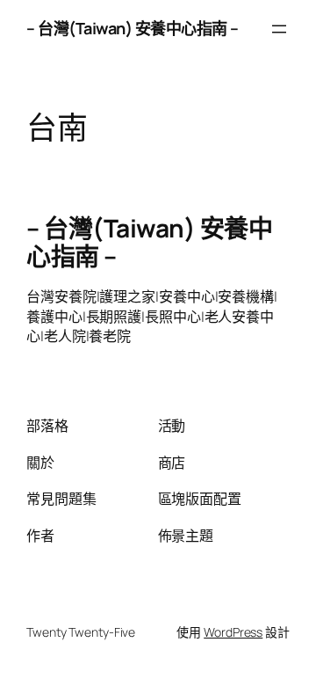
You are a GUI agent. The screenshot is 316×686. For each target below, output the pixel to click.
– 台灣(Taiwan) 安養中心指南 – (132, 28)
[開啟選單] (279, 29)
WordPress (233, 632)
